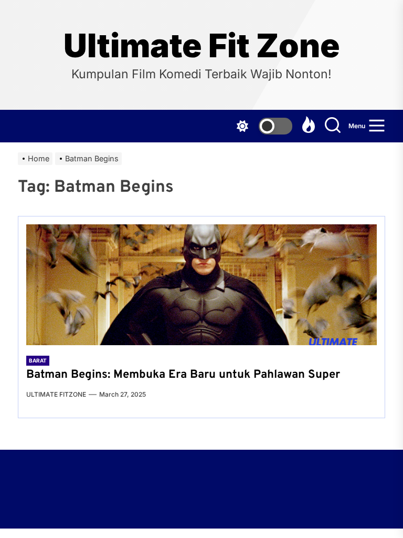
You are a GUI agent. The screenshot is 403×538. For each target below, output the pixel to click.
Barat (38, 360)
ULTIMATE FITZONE (56, 394)
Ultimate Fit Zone (201, 45)
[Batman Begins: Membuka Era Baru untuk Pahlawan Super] (201, 284)
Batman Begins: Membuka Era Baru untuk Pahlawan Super (183, 375)
